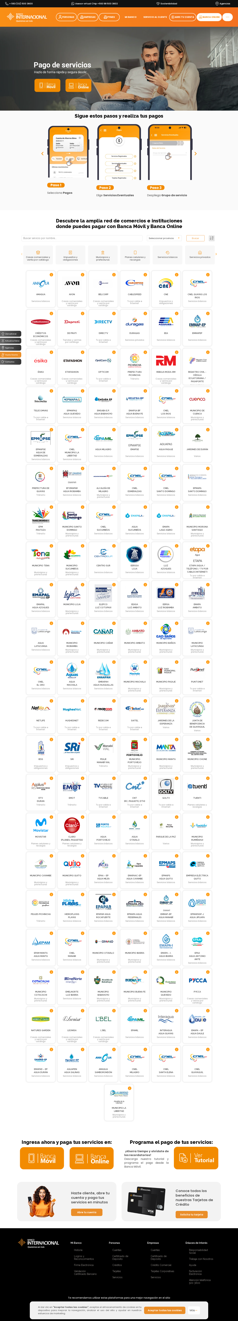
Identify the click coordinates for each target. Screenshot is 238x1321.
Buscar (195, 238)
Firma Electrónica (84, 1265)
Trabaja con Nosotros (201, 1259)
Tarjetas (116, 1271)
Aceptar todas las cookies (165, 1310)
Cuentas (116, 1250)
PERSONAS (68, 17)
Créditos (117, 1265)
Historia (78, 1250)
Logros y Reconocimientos (84, 1257)
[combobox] (164, 238)
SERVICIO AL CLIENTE (155, 17)
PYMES (111, 17)
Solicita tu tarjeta (191, 1214)
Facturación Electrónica (195, 1272)
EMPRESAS (89, 17)
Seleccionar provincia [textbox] (161, 238)
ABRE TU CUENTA (184, 17)
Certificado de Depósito (120, 1257)
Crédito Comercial (161, 1265)
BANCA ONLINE (211, 17)
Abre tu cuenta (86, 1212)
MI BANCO (131, 17)
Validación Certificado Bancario (85, 1272)
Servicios (117, 1277)
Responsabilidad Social (198, 1251)
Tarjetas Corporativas (162, 1271)
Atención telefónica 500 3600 (200, 1281)
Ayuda (192, 1265)
